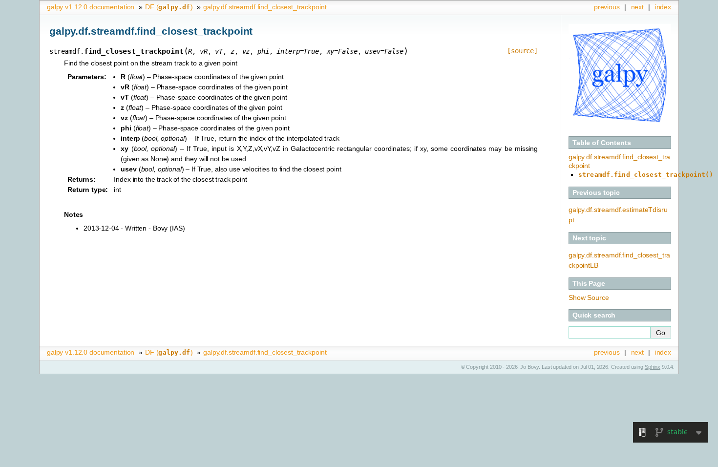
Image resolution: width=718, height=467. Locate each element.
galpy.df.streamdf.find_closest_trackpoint (264, 7)
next (637, 7)
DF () (168, 7)
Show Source (589, 297)
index (663, 7)
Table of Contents (601, 143)
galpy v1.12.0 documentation (90, 7)
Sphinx (652, 367)
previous (607, 7)
